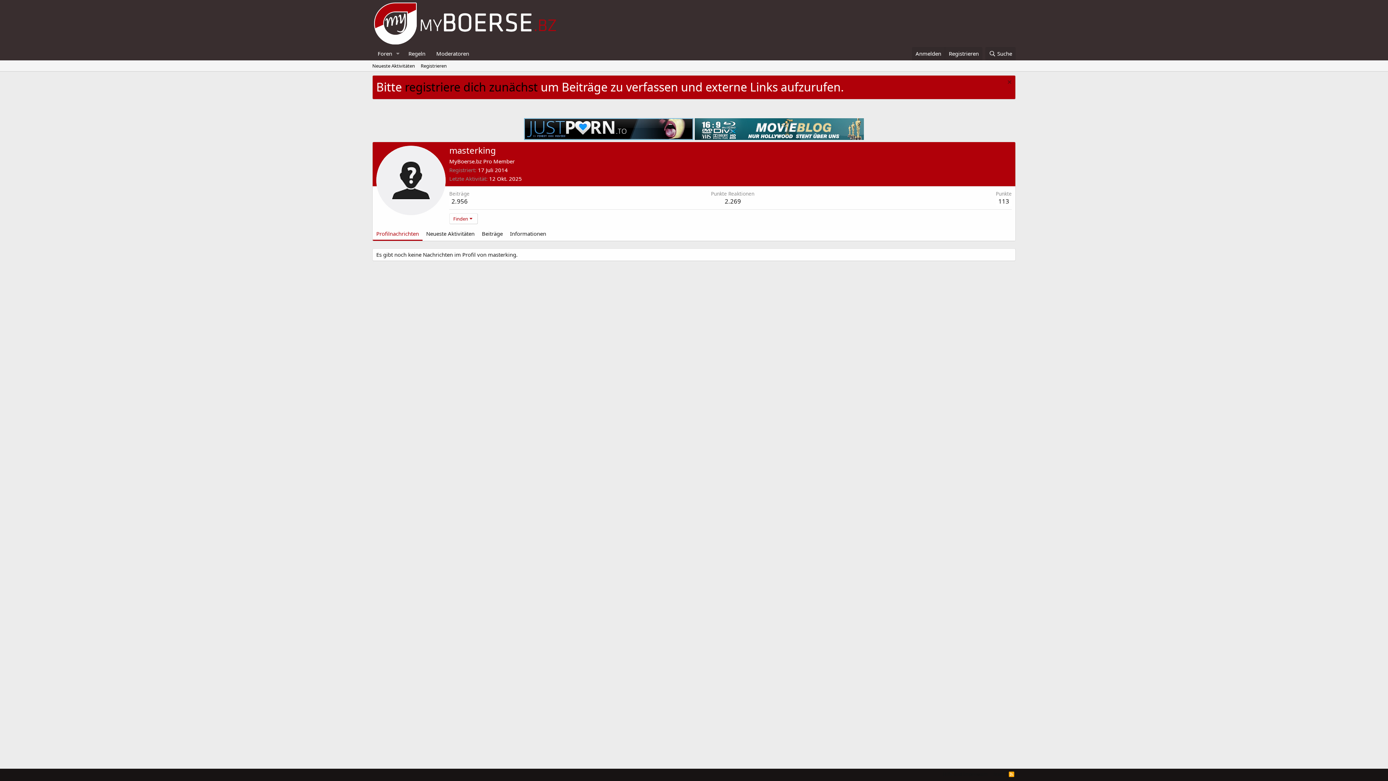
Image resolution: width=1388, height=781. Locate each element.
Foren (385, 53)
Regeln (416, 53)
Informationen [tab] (528, 233)
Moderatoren (452, 53)
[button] (398, 53)
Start (998, 774)
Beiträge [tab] (492, 233)
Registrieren (434, 66)
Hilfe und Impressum (965, 774)
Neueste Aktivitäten (393, 66)
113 (1003, 201)
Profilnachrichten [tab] (397, 233)
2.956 (459, 201)
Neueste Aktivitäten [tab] (450, 233)
